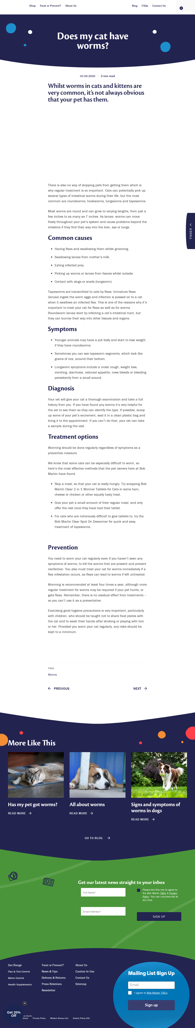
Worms (52, 674)
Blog (134, 5)
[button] (14, 1014)
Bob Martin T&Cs (157, 992)
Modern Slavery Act (59, 1018)
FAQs (145, 5)
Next (137, 689)
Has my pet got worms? (33, 804)
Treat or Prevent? (50, 5)
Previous (61, 689)
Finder (191, 233)
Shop (32, 5)
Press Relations (52, 984)
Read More (17, 813)
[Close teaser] (25, 1003)
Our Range (15, 965)
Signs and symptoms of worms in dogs (155, 807)
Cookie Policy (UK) (81, 1018)
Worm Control (16, 978)
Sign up (151, 1005)
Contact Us (159, 5)
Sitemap (80, 984)
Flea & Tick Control (19, 971)
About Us (70, 5)
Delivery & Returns (54, 977)
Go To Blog (94, 838)
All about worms (87, 804)
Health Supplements (20, 984)
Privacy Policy (39, 1018)
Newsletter (48, 990)
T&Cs (163, 893)
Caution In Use (84, 971)
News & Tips (50, 971)
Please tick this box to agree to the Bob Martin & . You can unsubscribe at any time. (160, 895)
